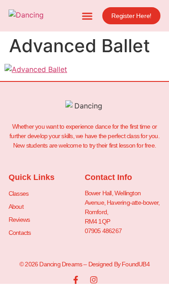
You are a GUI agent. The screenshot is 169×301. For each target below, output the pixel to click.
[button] (87, 15)
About (16, 206)
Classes (18, 193)
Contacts (20, 232)
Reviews (19, 219)
